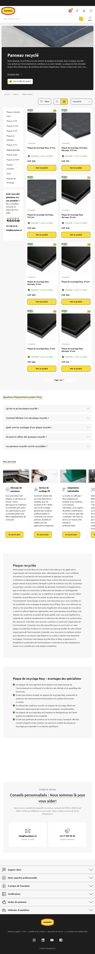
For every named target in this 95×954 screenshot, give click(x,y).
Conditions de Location (36, 932)
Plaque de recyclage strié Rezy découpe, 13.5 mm (74, 149)
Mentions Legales (14, 932)
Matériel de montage (11, 181)
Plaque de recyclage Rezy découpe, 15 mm (38, 283)
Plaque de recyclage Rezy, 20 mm (75, 282)
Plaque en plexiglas (11, 138)
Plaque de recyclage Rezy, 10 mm (41, 148)
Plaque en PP (12, 131)
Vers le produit (42, 168)
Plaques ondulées (10, 167)
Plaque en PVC (12, 126)
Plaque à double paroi (13, 114)
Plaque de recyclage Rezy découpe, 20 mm (72, 216)
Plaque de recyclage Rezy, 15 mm (41, 349)
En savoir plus (13, 74)
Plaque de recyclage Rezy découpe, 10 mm (72, 350)
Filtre (47, 102)
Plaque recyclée (13, 150)
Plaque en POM (13, 160)
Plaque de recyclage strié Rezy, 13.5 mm (40, 216)
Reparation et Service (55, 932)
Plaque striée (12, 155)
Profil (9, 174)
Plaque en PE (12, 121)
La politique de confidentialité (76, 932)
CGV (24, 932)
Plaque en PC (12, 145)
